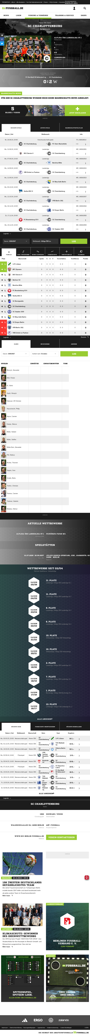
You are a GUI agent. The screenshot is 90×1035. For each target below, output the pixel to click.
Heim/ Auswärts (38, 254)
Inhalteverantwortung (52, 1027)
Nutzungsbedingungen (29, 1027)
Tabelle (9, 254)
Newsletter (62, 2)
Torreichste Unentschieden (45, 726)
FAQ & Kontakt (54, 2)
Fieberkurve (52, 254)
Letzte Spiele (45, 127)
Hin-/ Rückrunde (23, 254)
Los (74, 241)
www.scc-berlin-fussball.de (29, 836)
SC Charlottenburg (45, 804)
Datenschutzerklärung (16, 1027)
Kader (16, 344)
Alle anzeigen (44, 719)
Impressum (5, 1027)
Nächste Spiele (16, 127)
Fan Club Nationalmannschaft (34, 2)
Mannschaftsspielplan (74, 127)
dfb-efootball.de (21, 2)
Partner (46, 2)
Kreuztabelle (67, 254)
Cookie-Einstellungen (66, 1027)
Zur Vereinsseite (45, 29)
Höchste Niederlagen (74, 726)
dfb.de (13, 2)
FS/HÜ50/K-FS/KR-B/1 (56, 534)
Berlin (49, 23)
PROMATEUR (6, 2)
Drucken (83, 337)
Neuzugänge (45, 344)
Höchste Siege (16, 726)
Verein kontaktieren (61, 837)
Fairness (81, 254)
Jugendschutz (41, 1027)
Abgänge (74, 344)
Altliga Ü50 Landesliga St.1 (68, 37)
